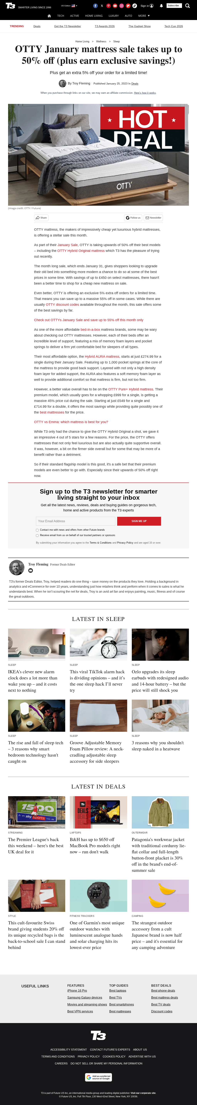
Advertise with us (142, 1056)
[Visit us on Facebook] (95, 5)
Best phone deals (163, 990)
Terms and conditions (58, 1056)
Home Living (94, 16)
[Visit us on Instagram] (121, 5)
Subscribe (173, 5)
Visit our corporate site (143, 1093)
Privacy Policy (125, 542)
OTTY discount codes (62, 305)
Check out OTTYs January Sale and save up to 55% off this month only (88, 320)
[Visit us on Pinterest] (108, 5)
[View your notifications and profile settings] (161, 6)
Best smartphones (121, 1004)
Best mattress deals (164, 997)
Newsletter (155, 217)
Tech (60, 16)
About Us (140, 1049)
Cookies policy (114, 1056)
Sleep (116, 41)
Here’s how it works (145, 92)
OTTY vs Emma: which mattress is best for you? (71, 422)
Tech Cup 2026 (173, 26)
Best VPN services (80, 1011)
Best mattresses (120, 1011)
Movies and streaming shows (87, 1004)
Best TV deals (160, 1004)
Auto (128, 16)
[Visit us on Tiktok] (134, 5)
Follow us (135, 217)
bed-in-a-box (90, 330)
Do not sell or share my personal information (106, 1063)
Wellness (101, 41)
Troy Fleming (81, 83)
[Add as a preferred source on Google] (98, 1077)
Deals (36, 26)
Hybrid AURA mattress (102, 356)
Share (43, 217)
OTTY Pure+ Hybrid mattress (130, 389)
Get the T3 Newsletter (67, 26)
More (142, 16)
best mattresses (52, 412)
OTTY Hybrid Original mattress (81, 251)
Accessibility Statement (68, 1049)
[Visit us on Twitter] (102, 5)
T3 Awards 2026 (105, 26)
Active (74, 16)
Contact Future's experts (110, 1049)
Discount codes (161, 1011)
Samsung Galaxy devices (84, 997)
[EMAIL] (31, 570)
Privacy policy (89, 1056)
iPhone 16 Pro (77, 990)
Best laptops (117, 990)
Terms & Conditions (101, 542)
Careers (61, 1063)
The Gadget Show (140, 26)
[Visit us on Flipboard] (128, 5)
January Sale (68, 245)
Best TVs (115, 997)
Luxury (114, 16)
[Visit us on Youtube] (115, 5)
